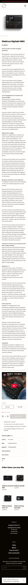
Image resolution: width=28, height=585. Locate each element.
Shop (14, 545)
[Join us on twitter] (8, 537)
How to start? (14, 550)
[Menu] (25, 5)
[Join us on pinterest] (14, 537)
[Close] (23, 580)
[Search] (18, 5)
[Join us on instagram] (17, 537)
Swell (24, 577)
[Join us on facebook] (11, 537)
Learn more (16, 581)
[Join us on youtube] (20, 537)
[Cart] (21, 5)
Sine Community (14, 553)
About (14, 548)
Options (4, 403)
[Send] (24, 567)
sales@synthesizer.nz (14, 525)
